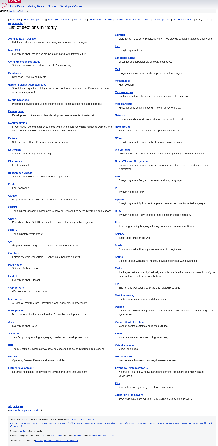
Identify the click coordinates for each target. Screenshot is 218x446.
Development (16, 111)
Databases (14, 73)
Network (120, 115)
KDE (11, 345)
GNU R (12, 218)
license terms (56, 436)
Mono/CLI (14, 50)
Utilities (119, 306)
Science (120, 234)
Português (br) (111, 423)
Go (10, 241)
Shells (118, 245)
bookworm (80, 19)
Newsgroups (122, 126)
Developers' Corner (71, 6)
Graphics (13, 253)
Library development (20, 368)
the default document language (80, 419)
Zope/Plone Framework (129, 395)
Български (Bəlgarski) (20, 423)
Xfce (117, 383)
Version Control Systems (130, 322)
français (52, 423)
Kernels (13, 356)
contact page (23, 431)
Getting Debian (36, 6)
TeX (117, 283)
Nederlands (90, 423)
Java (11, 322)
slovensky (141, 423)
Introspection (16, 310)
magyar (61, 423)
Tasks (118, 268)
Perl (117, 176)
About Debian (17, 6)
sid (208, 19)
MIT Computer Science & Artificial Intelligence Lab (56, 440)
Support (52, 6)
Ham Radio (15, 264)
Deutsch (35, 423)
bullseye (15, 19)
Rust (118, 222)
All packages (15, 406)
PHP (117, 188)
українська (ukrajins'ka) (176, 423)
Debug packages (18, 100)
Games (12, 195)
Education (14, 149)
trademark (78, 436)
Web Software (123, 356)
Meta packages (124, 92)
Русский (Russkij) (127, 423)
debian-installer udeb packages (27, 84)
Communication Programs (24, 61)
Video (118, 333)
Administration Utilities (22, 38)
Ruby (118, 211)
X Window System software (131, 368)
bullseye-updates (34, 19)
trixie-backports (183, 19)
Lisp (117, 46)
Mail (117, 69)
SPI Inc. (42, 436)
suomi (44, 423)
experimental (15, 23)
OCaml (119, 138)
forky (22, 11)
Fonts (11, 184)
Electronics (15, 161)
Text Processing (125, 295)
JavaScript (14, 333)
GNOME (13, 207)
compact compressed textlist (25, 410)
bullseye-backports (59, 19)
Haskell (12, 276)
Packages (15, 1)
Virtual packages (125, 345)
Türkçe (161, 423)
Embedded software (20, 172)
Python (119, 199)
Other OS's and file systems (131, 161)
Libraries (120, 35)
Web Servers (16, 287)
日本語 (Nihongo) (74, 423)
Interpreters (15, 299)
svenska (152, 423)
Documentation (17, 123)
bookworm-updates (101, 19)
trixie (147, 19)
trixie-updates (162, 19)
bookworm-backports (128, 19)
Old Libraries (122, 149)
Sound (119, 257)
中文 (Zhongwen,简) (197, 423)
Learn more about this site (103, 436)
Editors (12, 138)
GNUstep (13, 230)
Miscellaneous (123, 103)
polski (99, 423)
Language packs (125, 57)
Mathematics (122, 80)
